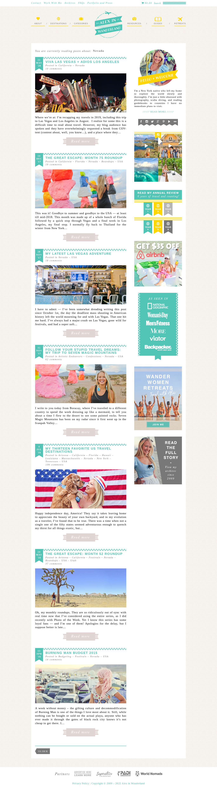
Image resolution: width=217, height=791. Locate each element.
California (65, 65)
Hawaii (106, 455)
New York (103, 458)
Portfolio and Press (99, 3)
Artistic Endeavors (70, 356)
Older (43, 751)
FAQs (81, 3)
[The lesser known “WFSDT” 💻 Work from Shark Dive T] (170, 170)
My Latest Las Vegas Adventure (78, 253)
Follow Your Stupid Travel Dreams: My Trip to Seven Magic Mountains (83, 351)
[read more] (80, 92)
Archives (69, 3)
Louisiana (51, 458)
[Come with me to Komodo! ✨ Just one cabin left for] (146, 146)
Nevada (80, 65)
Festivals (94, 557)
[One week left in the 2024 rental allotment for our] (170, 146)
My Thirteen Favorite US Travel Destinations (78, 450)
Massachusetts (71, 458)
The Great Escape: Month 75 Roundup (84, 158)
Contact (36, 3)
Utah (73, 560)
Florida (80, 161)
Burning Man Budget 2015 (71, 653)
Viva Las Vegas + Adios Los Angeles (82, 62)
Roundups (108, 161)
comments (53, 68)
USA (120, 161)
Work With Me (53, 3)
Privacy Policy (81, 783)
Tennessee (51, 461)
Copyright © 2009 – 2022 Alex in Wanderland (118, 783)
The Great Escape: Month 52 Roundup (84, 554)
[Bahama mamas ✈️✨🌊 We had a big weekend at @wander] (146, 170)
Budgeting (64, 656)
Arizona (63, 455)
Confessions (93, 356)
